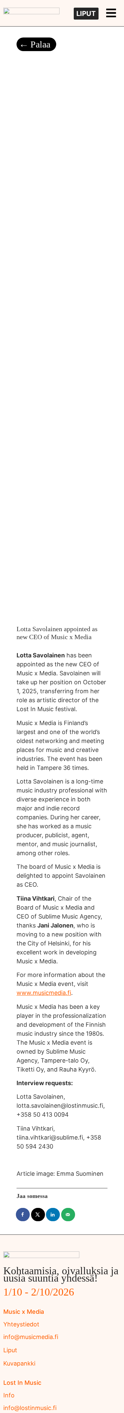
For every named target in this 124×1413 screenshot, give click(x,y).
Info (9, 1395)
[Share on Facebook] (23, 1214)
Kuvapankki (19, 1363)
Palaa (40, 44)
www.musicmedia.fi (44, 992)
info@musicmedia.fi (30, 1336)
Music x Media (23, 1311)
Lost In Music (22, 1382)
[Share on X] (38, 1214)
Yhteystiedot (21, 1324)
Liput (10, 1350)
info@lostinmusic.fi (30, 1407)
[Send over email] (68, 1214)
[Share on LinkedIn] (53, 1214)
